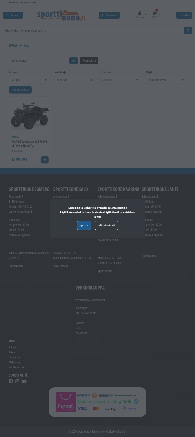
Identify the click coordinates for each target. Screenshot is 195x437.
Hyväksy (84, 225)
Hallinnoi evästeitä (106, 225)
